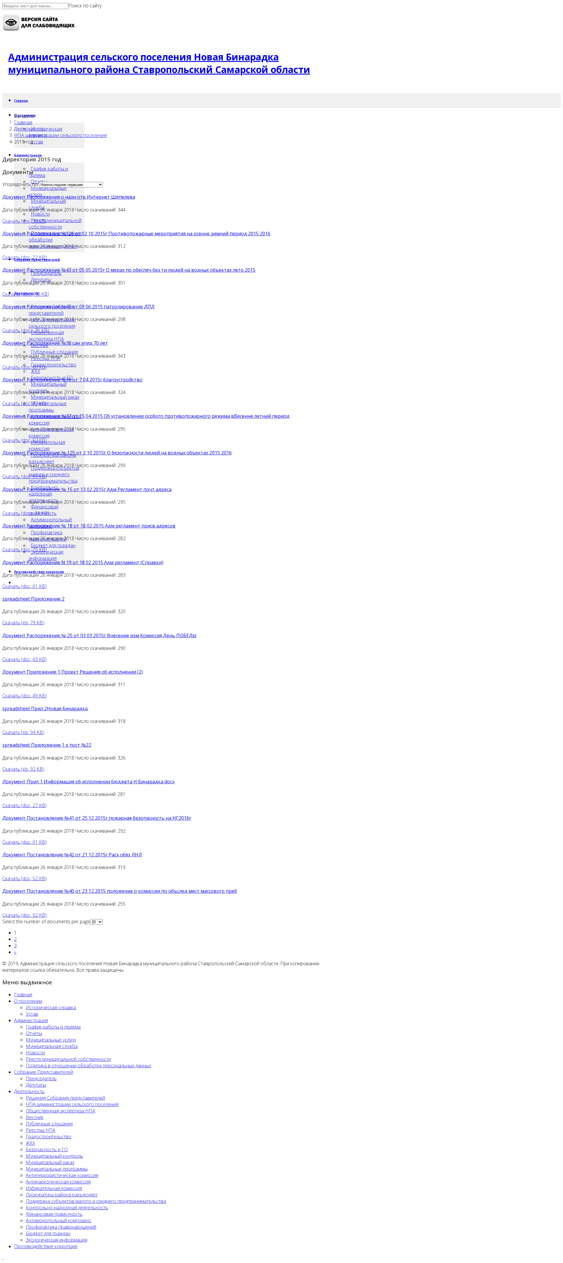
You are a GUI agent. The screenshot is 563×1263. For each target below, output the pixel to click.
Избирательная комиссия (47, 445)
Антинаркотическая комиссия (51, 432)
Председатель (41, 1078)
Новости (40, 214)
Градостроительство (53, 364)
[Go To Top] (3, 1257)
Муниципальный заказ (55, 397)
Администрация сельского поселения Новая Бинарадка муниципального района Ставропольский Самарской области (159, 63)
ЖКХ (35, 371)
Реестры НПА (40, 1130)
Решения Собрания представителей (65, 1098)
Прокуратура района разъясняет (52, 458)
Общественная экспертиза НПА (46, 335)
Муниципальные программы (48, 406)
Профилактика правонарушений (61, 1227)
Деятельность (29, 129)
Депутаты (36, 1085)
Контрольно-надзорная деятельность (44, 493)
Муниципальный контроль (48, 387)
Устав (37, 141)
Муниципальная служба (47, 204)
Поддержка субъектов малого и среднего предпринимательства (54, 474)
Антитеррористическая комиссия (55, 419)
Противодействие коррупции (45, 1246)
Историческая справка (51, 1007)
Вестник (34, 1117)
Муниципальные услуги (48, 191)
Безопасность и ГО (47, 1149)
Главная (21, 101)
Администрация (31, 1020)
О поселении (28, 1001)
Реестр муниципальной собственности (55, 223)
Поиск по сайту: (85, 5)
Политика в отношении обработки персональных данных (88, 1065)
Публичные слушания (54, 352)
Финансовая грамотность (54, 1214)
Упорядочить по (20, 184)
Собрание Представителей (43, 1072)
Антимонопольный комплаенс (58, 1220)
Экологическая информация (46, 555)
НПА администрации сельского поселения (52, 322)
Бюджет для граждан (53, 545)
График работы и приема (48, 171)
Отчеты (34, 1033)
